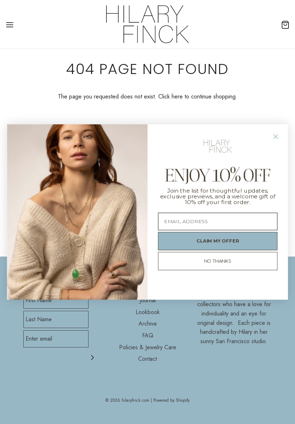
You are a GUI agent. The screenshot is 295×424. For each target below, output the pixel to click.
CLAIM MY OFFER (217, 241)
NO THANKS (218, 261)
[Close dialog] (276, 136)
